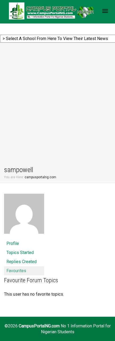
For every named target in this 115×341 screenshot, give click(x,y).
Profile (12, 243)
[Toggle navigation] (105, 10)
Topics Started (20, 252)
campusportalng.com (40, 177)
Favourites (16, 270)
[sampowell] (24, 216)
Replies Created (21, 261)
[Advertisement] (57, 105)
